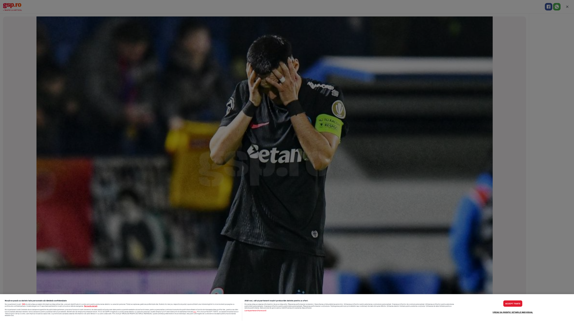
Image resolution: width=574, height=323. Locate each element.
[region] (287, 308)
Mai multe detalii (90, 306)
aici (194, 311)
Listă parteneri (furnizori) (255, 310)
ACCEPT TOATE (512, 303)
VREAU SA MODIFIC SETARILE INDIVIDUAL (513, 312)
